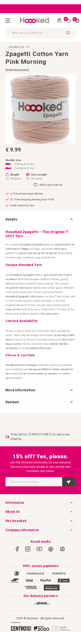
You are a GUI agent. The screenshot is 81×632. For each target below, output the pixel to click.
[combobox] (40, 33)
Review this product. (18, 69)
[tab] (40, 219)
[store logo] (34, 20)
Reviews (12, 402)
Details (11, 219)
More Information (20, 390)
